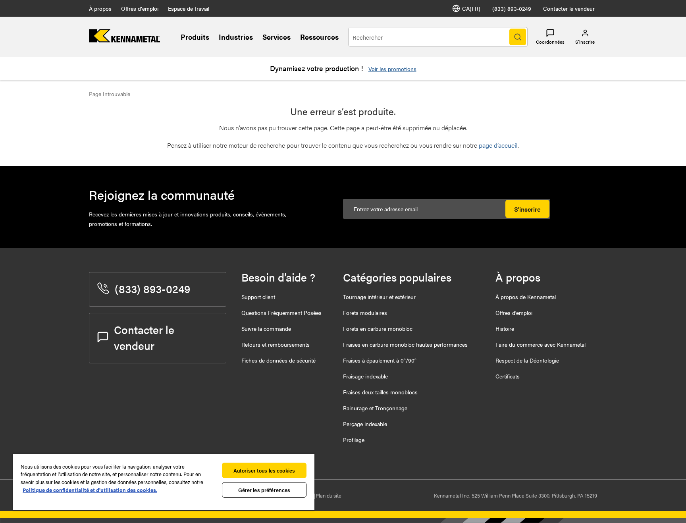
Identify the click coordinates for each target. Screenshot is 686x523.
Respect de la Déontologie (527, 360)
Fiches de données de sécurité (278, 360)
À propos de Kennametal (525, 297)
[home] (124, 39)
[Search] (517, 37)
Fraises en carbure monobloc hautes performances (405, 344)
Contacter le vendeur (569, 8)
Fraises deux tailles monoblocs (380, 392)
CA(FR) (471, 8)
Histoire (504, 328)
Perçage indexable (365, 424)
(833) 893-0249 (511, 8)
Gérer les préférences (264, 490)
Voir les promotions (392, 69)
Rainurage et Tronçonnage (375, 408)
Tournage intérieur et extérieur (379, 297)
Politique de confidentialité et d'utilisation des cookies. (90, 490)
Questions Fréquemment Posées (281, 313)
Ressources (319, 37)
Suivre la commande (266, 328)
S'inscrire (527, 209)
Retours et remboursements (275, 344)
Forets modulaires (365, 313)
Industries (236, 37)
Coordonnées (550, 41)
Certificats (507, 376)
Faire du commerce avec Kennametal (540, 344)
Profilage (353, 440)
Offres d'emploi (139, 8)
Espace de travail (188, 8)
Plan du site (328, 495)
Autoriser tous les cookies (264, 470)
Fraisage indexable (365, 376)
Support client (258, 297)
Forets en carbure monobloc (377, 328)
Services (276, 37)
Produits (195, 37)
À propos (100, 8)
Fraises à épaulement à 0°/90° (379, 360)
